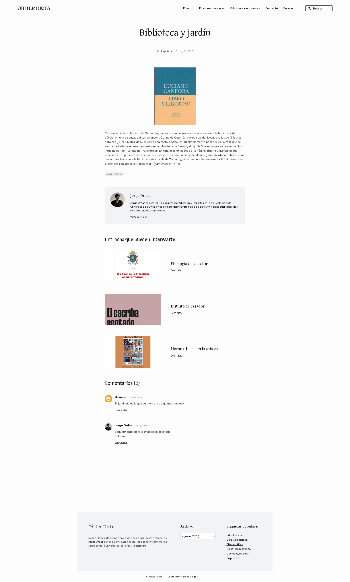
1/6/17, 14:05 (141, 425)
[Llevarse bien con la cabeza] (133, 352)
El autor (188, 8)
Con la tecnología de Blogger (183, 576)
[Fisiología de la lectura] (133, 267)
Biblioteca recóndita (239, 548)
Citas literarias (114, 174)
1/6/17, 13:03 (136, 397)
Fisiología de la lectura (190, 266)
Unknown (121, 397)
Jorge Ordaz (167, 51)
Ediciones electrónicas (245, 8)
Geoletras (232, 553)
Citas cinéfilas (235, 544)
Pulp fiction (233, 558)
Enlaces (288, 8)
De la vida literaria (237, 539)
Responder (121, 409)
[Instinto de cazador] (133, 309)
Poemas (244, 553)
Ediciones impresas (212, 8)
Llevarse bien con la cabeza (194, 351)
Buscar (309, 8)
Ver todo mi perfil (139, 216)
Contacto (271, 8)
